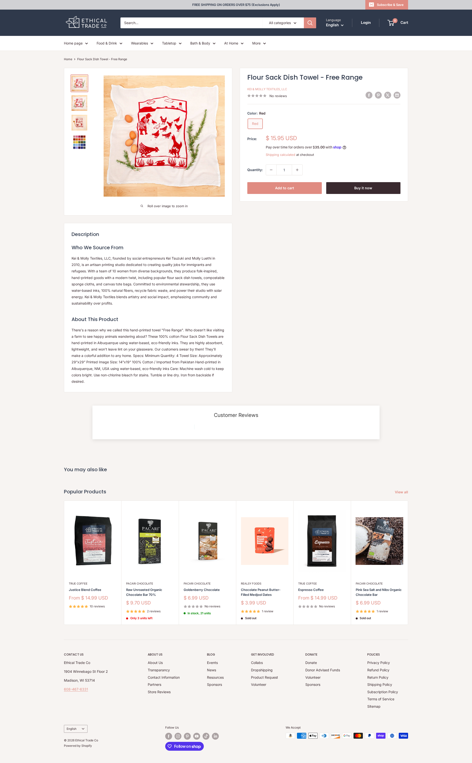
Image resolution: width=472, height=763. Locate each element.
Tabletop (169, 43)
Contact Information (164, 677)
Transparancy (159, 670)
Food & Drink (107, 43)
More (256, 43)
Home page (73, 43)
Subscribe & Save (390, 5)
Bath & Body (200, 43)
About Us (155, 662)
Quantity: (255, 170)
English (71, 729)
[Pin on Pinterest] (378, 95)
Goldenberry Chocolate (202, 590)
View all (402, 492)
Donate (311, 662)
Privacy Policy (378, 662)
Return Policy (377, 677)
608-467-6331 (76, 689)
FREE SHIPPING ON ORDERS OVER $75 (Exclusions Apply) (236, 5)
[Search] (310, 22)
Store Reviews (159, 692)
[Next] (408, 562)
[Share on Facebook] (369, 95)
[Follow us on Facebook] (168, 736)
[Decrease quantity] (271, 170)
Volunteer (258, 684)
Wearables (139, 43)
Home (68, 59)
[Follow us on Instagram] (178, 736)
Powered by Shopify (78, 746)
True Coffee (78, 583)
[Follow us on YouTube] (196, 736)
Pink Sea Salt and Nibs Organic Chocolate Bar (379, 592)
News (211, 670)
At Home (231, 43)
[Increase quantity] (297, 170)
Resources (215, 677)
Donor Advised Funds (322, 670)
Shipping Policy (379, 684)
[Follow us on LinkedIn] (215, 736)
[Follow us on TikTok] (206, 736)
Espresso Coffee (311, 590)
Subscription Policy (382, 692)
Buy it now (363, 188)
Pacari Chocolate (139, 583)
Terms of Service (380, 699)
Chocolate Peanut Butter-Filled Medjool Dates (260, 592)
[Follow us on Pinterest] (187, 736)
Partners (154, 684)
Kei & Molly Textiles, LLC (267, 89)
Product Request (264, 677)
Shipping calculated (280, 155)
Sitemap (374, 706)
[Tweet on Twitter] (387, 95)
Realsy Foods (251, 583)
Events (212, 662)
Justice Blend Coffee (85, 590)
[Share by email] (397, 95)
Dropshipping (262, 670)
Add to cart (284, 188)
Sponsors (214, 684)
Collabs (257, 662)
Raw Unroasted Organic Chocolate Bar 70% (144, 592)
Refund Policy (378, 670)
